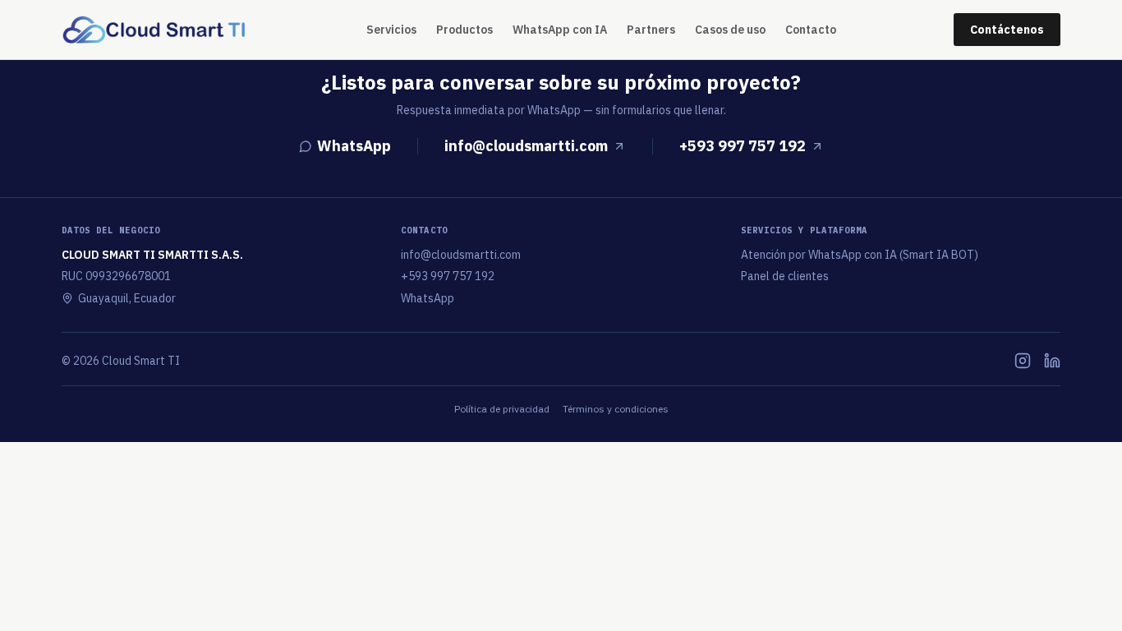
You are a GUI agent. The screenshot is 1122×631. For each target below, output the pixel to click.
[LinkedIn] (1052, 360)
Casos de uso (730, 29)
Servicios (391, 29)
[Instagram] (1022, 360)
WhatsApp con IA (560, 29)
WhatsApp (354, 145)
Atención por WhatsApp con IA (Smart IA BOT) (859, 254)
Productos (464, 29)
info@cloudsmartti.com (526, 145)
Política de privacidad (502, 409)
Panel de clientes (785, 276)
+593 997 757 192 (742, 145)
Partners (651, 29)
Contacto (810, 29)
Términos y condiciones (616, 409)
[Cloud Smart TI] (155, 29)
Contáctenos (1007, 29)
